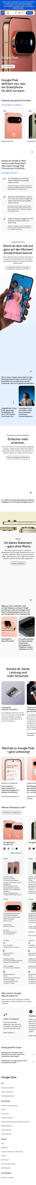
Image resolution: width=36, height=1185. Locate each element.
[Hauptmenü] (2, 13)
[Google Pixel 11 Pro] (13, 128)
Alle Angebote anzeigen (22, 7)
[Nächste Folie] (32, 152)
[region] (18, 128)
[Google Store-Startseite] (7, 12)
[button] (16, 13)
